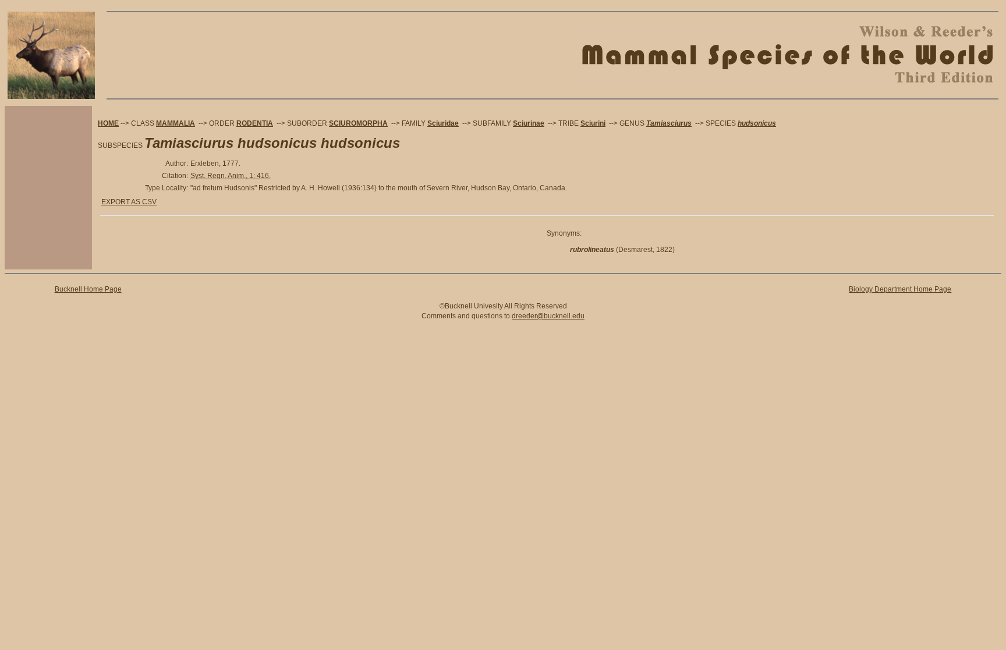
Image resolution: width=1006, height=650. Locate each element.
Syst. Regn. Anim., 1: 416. (230, 176)
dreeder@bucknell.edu (548, 316)
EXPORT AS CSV (129, 202)
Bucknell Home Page (88, 289)
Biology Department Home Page (900, 289)
